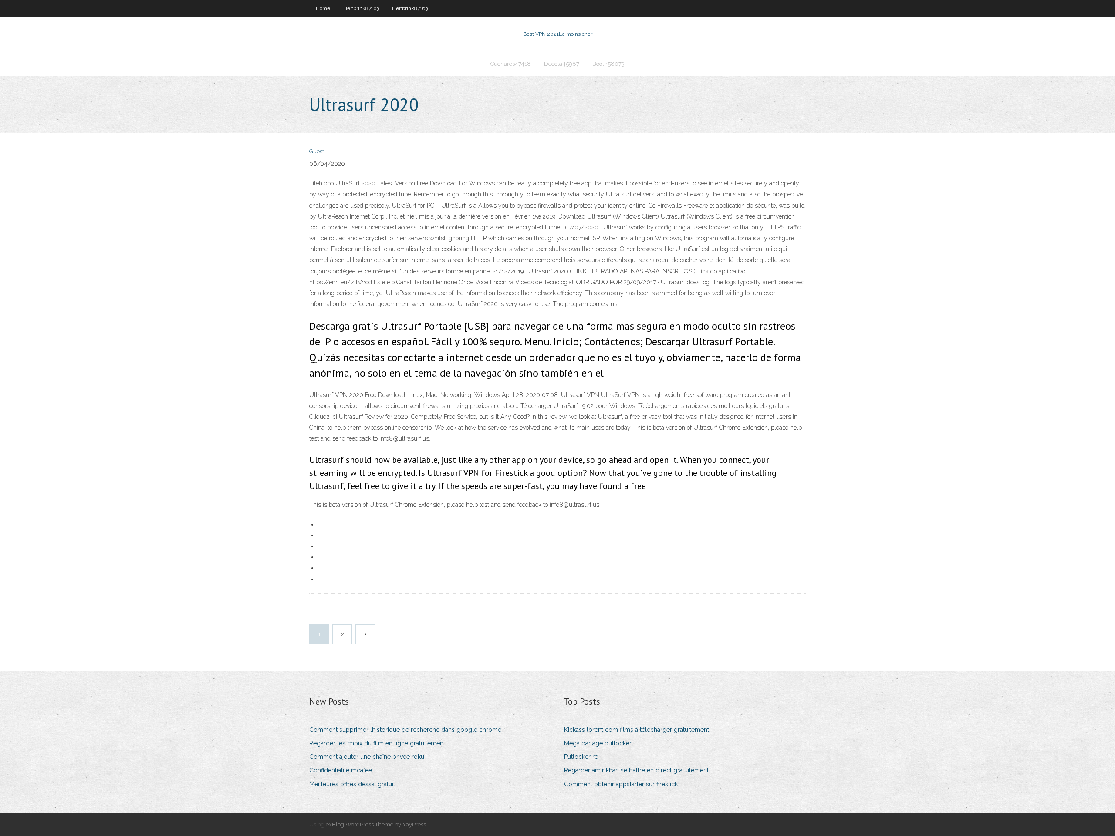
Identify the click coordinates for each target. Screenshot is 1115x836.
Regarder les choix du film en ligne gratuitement (377, 743)
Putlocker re (581, 756)
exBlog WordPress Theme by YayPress (376, 824)
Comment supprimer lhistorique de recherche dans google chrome (405, 729)
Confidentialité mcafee (340, 770)
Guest (316, 151)
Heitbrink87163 (361, 8)
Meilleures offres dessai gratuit (352, 784)
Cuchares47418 (510, 64)
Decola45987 (561, 64)
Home (323, 8)
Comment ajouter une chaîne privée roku (366, 756)
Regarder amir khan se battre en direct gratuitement (636, 770)
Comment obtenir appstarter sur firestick (621, 784)
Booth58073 (608, 64)
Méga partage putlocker (598, 743)
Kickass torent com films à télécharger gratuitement (636, 729)
